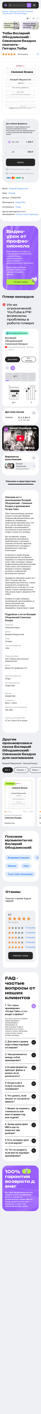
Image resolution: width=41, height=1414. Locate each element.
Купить (20, 162)
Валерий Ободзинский (18, 188)
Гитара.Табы (20, 202)
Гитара (18, 207)
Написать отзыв (20, 955)
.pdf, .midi (15, 142)
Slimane (12, 866)
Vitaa (26, 866)
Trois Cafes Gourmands (20, 874)
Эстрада (11, 193)
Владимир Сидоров (18, 857)
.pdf (13, 152)
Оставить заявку (21, 282)
